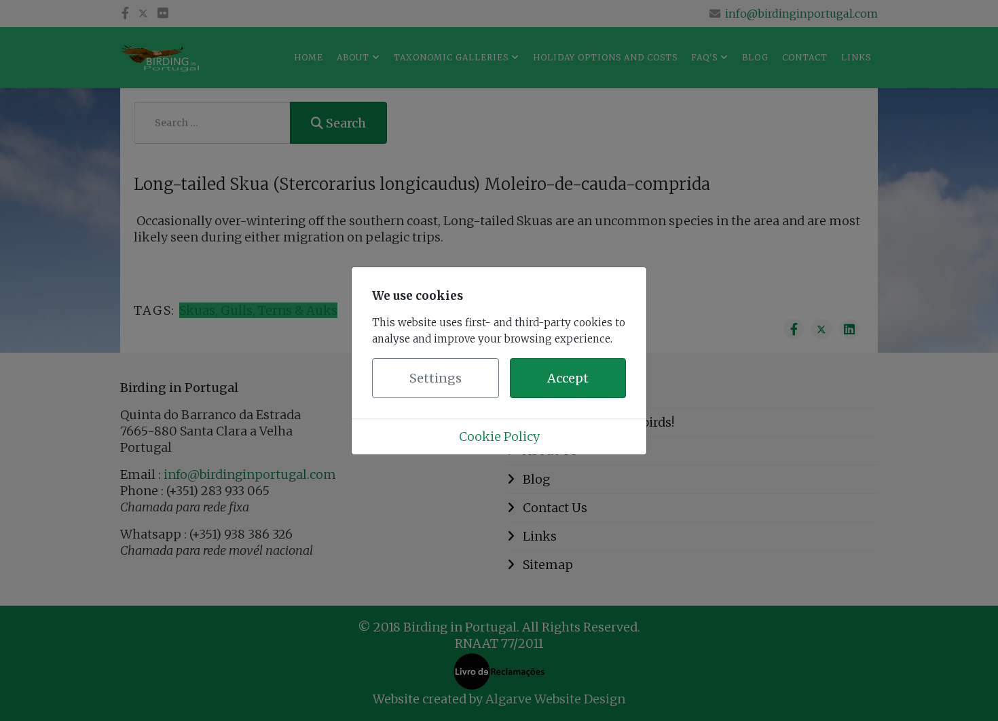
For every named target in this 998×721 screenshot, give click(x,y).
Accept (568, 378)
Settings (435, 378)
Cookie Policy (499, 436)
